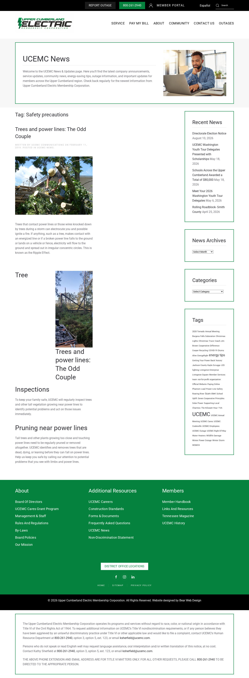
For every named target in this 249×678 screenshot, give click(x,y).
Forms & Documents (104, 516)
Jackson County (199, 365)
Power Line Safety (214, 389)
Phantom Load (198, 389)
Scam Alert (210, 393)
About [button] (158, 23)
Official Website (199, 384)
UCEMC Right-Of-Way (216, 431)
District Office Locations (124, 566)
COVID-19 (213, 350)
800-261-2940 (132, 5)
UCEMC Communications (48, 145)
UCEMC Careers (101, 502)
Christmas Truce (206, 341)
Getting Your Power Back (203, 360)
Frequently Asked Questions (109, 523)
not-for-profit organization (209, 379)
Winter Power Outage (202, 440)
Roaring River (198, 394)
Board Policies (25, 537)
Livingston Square (200, 375)
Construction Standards (106, 509)
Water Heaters (199, 435)
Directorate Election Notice (209, 133)
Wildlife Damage (213, 435)
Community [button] (179, 23)
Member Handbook (176, 502)
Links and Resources (177, 509)
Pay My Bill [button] (139, 23)
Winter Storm (218, 440)
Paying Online (213, 384)
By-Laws (21, 530)
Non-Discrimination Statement (111, 537)
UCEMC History (173, 523)
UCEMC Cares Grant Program (37, 509)
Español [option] (205, 5)
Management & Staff (30, 516)
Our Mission (24, 544)
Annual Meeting (212, 331)
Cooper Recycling (200, 350)
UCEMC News (45, 147)
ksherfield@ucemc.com (135, 638)
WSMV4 (196, 445)
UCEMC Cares (207, 421)
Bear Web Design (190, 600)
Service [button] (118, 23)
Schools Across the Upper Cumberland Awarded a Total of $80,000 (208, 175)
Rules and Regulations (31, 523)
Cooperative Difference (209, 346)
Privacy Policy (141, 585)
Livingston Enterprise (209, 370)
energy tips (217, 355)
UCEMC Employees (210, 426)
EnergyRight (202, 355)
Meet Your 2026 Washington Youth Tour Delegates (207, 195)
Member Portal (171, 5)
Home (101, 585)
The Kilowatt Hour (209, 408)
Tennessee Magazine (178, 516)
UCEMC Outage (199, 431)
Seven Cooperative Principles (211, 398)
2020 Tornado (198, 331)
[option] (205, 5)
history (219, 360)
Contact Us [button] (204, 23)
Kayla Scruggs (213, 365)
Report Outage (100, 5)
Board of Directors (28, 502)
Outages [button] (226, 23)
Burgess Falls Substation (203, 336)
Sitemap (117, 585)
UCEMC (201, 414)
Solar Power (197, 403)
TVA (220, 408)
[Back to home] (44, 23)
